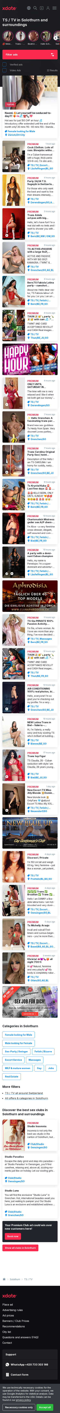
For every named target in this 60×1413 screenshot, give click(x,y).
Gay (39, 1068)
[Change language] (29, 8)
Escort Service (13, 1059)
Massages (35, 1059)
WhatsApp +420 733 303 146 (29, 1364)
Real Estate (11, 1076)
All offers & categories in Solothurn (26, 1098)
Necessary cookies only (19, 1407)
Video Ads (15, 70)
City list (6, 1331)
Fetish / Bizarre (43, 1051)
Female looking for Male (18, 1034)
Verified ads (16, 64)
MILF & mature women (17, 1068)
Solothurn (15, 1279)
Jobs (51, 1068)
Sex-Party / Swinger (16, 1051)
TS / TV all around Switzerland (24, 1093)
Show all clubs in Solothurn (20, 1247)
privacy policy (23, 1400)
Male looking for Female (18, 1043)
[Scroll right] (55, 38)
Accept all (45, 1407)
